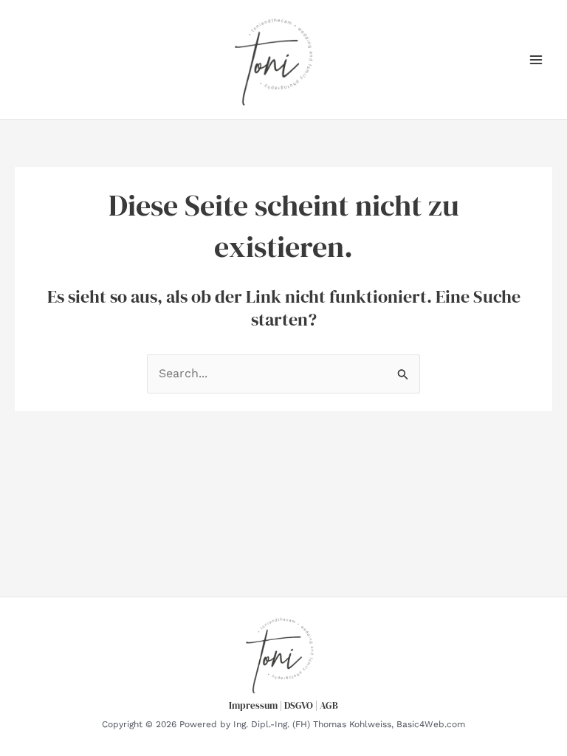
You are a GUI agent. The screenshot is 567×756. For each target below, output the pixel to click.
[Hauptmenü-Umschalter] (536, 60)
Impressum (253, 705)
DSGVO (298, 705)
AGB (329, 705)
